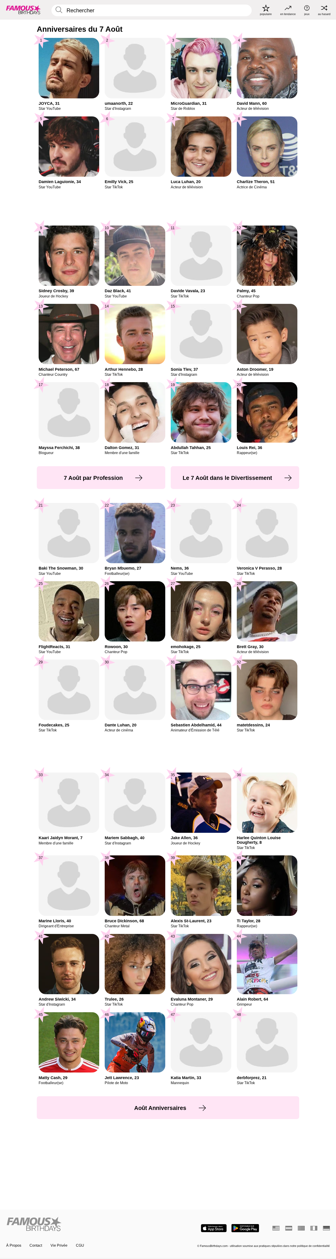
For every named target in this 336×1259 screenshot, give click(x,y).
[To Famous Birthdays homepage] (23, 9)
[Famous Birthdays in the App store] (214, 1228)
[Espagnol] (288, 1228)
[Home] (85, 1224)
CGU (80, 1245)
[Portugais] (301, 1228)
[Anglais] (276, 1228)
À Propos (13, 1245)
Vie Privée (59, 1245)
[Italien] (313, 1228)
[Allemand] (326, 1228)
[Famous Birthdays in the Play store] (245, 1228)
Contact (35, 1245)
